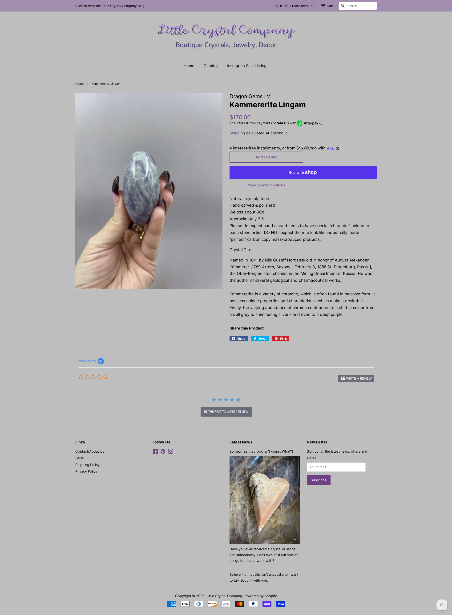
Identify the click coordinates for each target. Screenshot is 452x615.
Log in (277, 6)
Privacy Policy (86, 471)
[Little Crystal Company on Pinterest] (162, 452)
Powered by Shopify (261, 596)
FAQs (79, 458)
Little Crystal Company (224, 596)
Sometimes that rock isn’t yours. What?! (261, 451)
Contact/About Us (89, 451)
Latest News (241, 442)
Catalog (211, 65)
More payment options (266, 185)
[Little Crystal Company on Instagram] (170, 452)
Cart (330, 6)
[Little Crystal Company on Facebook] (155, 452)
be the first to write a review (226, 412)
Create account (302, 6)
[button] (356, 378)
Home (189, 65)
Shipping (237, 133)
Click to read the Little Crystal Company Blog (110, 6)
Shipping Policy (87, 465)
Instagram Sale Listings (247, 65)
